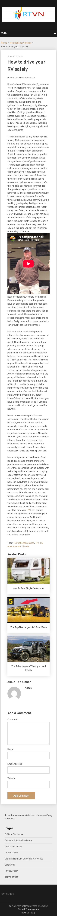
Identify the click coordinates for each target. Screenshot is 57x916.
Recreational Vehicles (21, 43)
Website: (11, 778)
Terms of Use (11, 877)
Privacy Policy (11, 871)
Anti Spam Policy (13, 846)
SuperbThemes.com (28, 909)
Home (4, 43)
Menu (4, 33)
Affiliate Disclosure (14, 834)
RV (28, 510)
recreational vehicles (24, 543)
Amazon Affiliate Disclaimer (19, 840)
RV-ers (25, 546)
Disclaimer (10, 864)
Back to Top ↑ (28, 912)
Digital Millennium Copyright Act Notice (24, 858)
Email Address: (14, 764)
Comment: (12, 719)
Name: (10, 749)
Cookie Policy (11, 852)
